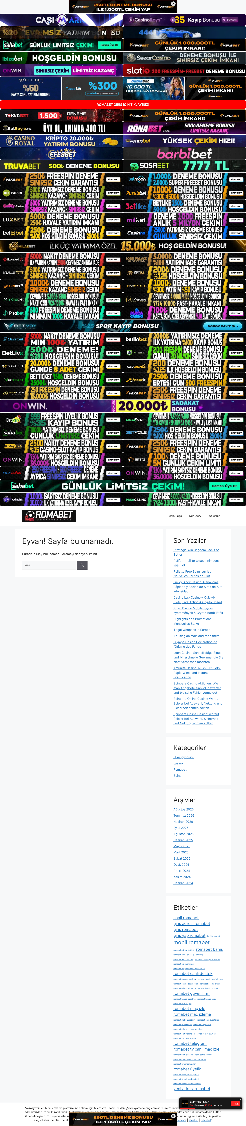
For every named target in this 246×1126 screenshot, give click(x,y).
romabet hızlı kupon (182, 1003)
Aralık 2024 (181, 871)
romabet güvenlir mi (191, 993)
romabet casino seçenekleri (185, 984)
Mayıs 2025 (181, 846)
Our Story (195, 516)
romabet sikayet (180, 1029)
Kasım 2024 (182, 877)
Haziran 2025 (183, 840)
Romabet (180, 769)
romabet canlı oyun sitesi (184, 979)
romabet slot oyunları (206, 1034)
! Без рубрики (183, 757)
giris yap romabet (189, 935)
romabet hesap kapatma (184, 999)
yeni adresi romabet (191, 1088)
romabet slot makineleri (184, 1034)
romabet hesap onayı (206, 999)
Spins (177, 775)
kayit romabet (213, 936)
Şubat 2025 (181, 858)
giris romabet (185, 929)
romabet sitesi (196, 1029)
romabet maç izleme (192, 1014)
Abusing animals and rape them (196, 636)
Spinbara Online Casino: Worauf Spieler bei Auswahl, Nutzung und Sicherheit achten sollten (198, 703)
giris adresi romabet (191, 923)
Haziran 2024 (183, 883)
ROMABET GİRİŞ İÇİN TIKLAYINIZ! (123, 104)
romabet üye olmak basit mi (186, 1079)
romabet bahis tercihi (183, 959)
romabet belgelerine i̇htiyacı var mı (189, 969)
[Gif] (123, 246)
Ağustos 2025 (183, 834)
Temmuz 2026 (183, 815)
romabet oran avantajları (208, 1020)
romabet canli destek (193, 973)
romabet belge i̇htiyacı (183, 964)
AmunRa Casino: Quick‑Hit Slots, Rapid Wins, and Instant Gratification (197, 672)
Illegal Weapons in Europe (191, 630)
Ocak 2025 (181, 864)
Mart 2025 (181, 852)
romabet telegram (190, 1043)
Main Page (175, 516)
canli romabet (186, 917)
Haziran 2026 (183, 821)
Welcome (214, 516)
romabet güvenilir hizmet (206, 988)
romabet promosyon (182, 1024)
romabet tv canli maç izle (196, 1049)
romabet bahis (209, 949)
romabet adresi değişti (183, 950)
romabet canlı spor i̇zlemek (210, 979)
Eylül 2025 (180, 828)
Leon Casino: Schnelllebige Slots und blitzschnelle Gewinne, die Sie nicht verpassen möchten (198, 657)
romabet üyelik (187, 1069)
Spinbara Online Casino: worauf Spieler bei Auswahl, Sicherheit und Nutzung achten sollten (196, 718)
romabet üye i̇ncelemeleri (184, 1064)
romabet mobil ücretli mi (184, 1020)
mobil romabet (191, 942)
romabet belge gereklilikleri (207, 959)
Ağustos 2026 (183, 809)
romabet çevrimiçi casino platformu (189, 1059)
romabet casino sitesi (210, 984)
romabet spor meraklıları (184, 1038)
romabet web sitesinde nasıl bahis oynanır (192, 1055)
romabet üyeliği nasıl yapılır (186, 1074)
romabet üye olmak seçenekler (187, 1083)
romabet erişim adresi (183, 988)
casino (178, 763)
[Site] (61, 179)
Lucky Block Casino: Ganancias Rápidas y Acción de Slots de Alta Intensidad (197, 586)
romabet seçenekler (202, 1024)
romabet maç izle (189, 1008)
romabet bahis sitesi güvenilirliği (188, 955)
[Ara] (82, 565)
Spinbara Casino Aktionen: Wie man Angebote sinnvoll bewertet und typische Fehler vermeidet (197, 688)
